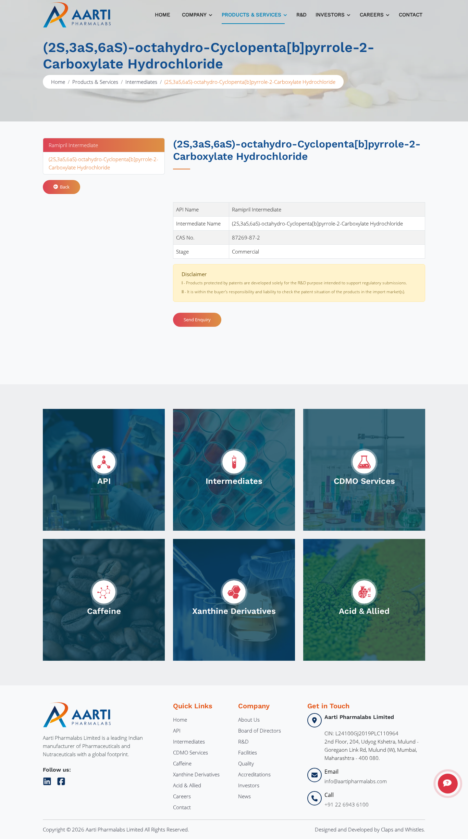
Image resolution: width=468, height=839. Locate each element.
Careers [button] (372, 15)
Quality (246, 763)
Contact (410, 15)
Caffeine (182, 763)
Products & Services (251, 15)
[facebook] (61, 780)
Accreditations (254, 774)
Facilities (247, 752)
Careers (182, 796)
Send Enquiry (197, 320)
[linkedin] (48, 780)
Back (64, 187)
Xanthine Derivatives (196, 774)
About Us (249, 719)
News (244, 796)
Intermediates (141, 81)
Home (162, 15)
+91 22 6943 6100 (346, 804)
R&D (301, 15)
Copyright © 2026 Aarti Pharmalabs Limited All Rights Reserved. (116, 829)
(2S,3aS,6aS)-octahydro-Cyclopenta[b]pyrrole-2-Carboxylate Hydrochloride (103, 163)
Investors (248, 785)
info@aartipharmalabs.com (355, 781)
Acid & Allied (187, 785)
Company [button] (194, 15)
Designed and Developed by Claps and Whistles (369, 829)
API (177, 730)
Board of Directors (259, 730)
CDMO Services (190, 752)
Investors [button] (330, 15)
